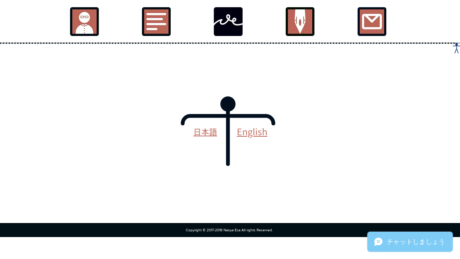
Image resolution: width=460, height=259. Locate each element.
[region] (84, 22)
